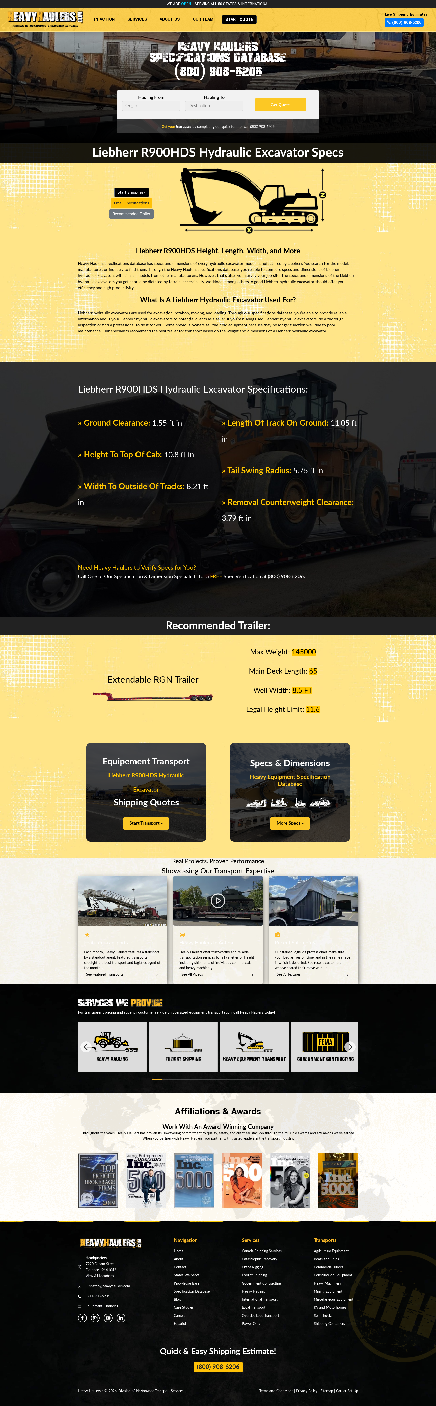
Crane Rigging (252, 1267)
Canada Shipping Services (262, 1251)
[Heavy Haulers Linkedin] (121, 1318)
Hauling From (151, 97)
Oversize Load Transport (260, 1316)
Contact (180, 1267)
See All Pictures (289, 974)
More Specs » (290, 823)
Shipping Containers (329, 1324)
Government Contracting (261, 1283)
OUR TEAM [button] (203, 19)
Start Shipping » (132, 192)
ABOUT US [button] (170, 19)
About (178, 1259)
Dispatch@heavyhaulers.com (108, 1286)
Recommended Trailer (131, 214)
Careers (179, 1316)
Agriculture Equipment (331, 1251)
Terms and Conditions (276, 1391)
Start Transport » (146, 823)
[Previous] (86, 1046)
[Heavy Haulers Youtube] (108, 1318)
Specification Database (192, 1291)
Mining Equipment (328, 1291)
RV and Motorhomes (330, 1307)
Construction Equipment (333, 1275)
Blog (177, 1299)
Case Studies (184, 1307)
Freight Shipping (254, 1275)
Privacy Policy (306, 1391)
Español (180, 1324)
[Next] (350, 1046)
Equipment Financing (102, 1306)
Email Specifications (131, 203)
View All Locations (100, 1276)
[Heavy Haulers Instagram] (95, 1318)
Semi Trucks (323, 1316)
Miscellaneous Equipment (333, 1299)
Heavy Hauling (253, 1291)
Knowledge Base (186, 1283)
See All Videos (192, 974)
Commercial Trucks (328, 1267)
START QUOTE (239, 19)
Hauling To (214, 97)
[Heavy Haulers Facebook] (82, 1318)
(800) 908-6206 (218, 71)
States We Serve (186, 1275)
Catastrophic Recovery (259, 1259)
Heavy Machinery (327, 1283)
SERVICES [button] (137, 19)
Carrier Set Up (347, 1391)
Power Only (251, 1324)
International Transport (260, 1299)
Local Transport (253, 1307)
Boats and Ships (326, 1259)
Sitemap (326, 1391)
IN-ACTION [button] (104, 19)
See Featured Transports (104, 974)
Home (178, 1251)
